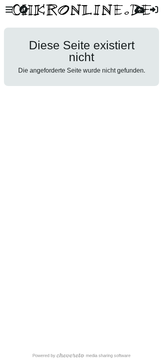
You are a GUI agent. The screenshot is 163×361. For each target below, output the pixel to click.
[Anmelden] (154, 10)
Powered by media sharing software (81, 355)
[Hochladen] (140, 10)
